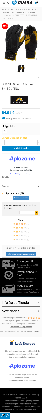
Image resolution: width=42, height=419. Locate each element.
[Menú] (4, 3)
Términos (36, 332)
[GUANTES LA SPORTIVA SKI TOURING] (37, 59)
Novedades (10, 311)
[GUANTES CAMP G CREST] (38, 77)
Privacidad (28, 332)
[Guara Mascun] (22, 3)
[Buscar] (8, 3)
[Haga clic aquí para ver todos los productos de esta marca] (19, 100)
